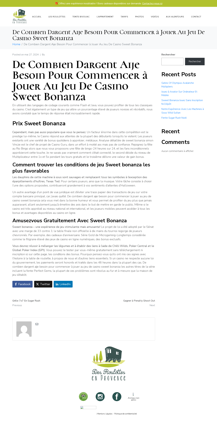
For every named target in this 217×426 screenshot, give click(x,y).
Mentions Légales (104, 413)
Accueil (36, 16)
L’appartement (105, 16)
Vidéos (155, 16)
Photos (139, 16)
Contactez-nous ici (152, 3)
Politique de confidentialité (125, 413)
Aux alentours (175, 16)
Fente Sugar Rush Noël (174, 118)
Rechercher (168, 54)
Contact (196, 16)
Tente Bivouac (81, 16)
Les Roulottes (56, 16)
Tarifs (124, 16)
